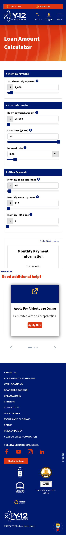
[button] (51, 15)
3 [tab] (38, 348)
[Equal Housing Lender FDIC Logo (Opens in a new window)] (20, 487)
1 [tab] (29, 348)
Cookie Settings (16, 461)
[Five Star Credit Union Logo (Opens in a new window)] (46, 472)
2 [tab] (35, 348)
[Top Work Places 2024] (20, 472)
